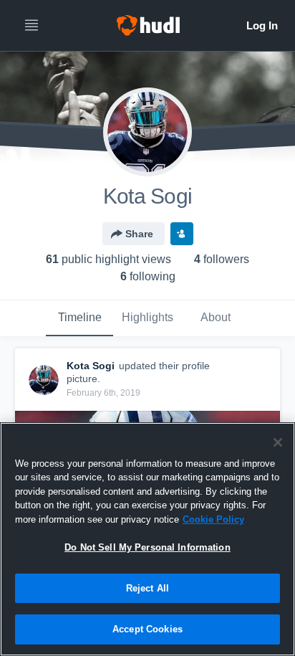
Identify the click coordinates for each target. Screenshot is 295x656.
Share (139, 233)
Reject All (147, 588)
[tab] (79, 318)
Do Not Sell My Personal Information (147, 547)
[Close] (278, 442)
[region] (147, 539)
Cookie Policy (213, 519)
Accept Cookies (147, 629)
